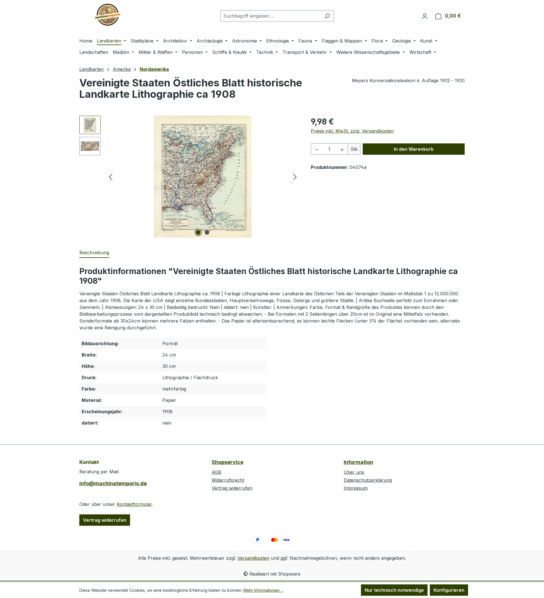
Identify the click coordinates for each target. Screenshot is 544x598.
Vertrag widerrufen (104, 520)
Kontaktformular (134, 504)
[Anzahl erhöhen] (342, 149)
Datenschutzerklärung (368, 480)
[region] (189, 176)
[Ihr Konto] (425, 16)
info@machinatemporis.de (113, 483)
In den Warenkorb (414, 149)
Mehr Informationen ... (263, 590)
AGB (216, 472)
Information (358, 462)
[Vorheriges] (110, 176)
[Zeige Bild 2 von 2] (207, 232)
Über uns (354, 472)
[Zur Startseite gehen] (107, 14)
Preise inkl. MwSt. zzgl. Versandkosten (352, 131)
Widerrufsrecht (228, 480)
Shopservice (227, 462)
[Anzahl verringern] (317, 149)
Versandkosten (253, 558)
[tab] (94, 253)
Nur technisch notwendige (394, 590)
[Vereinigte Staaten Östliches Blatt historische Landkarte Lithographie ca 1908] (203, 176)
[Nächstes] (295, 176)
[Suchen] (327, 16)
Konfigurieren (449, 590)
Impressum (356, 488)
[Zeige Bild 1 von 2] (198, 232)
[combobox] (270, 16)
